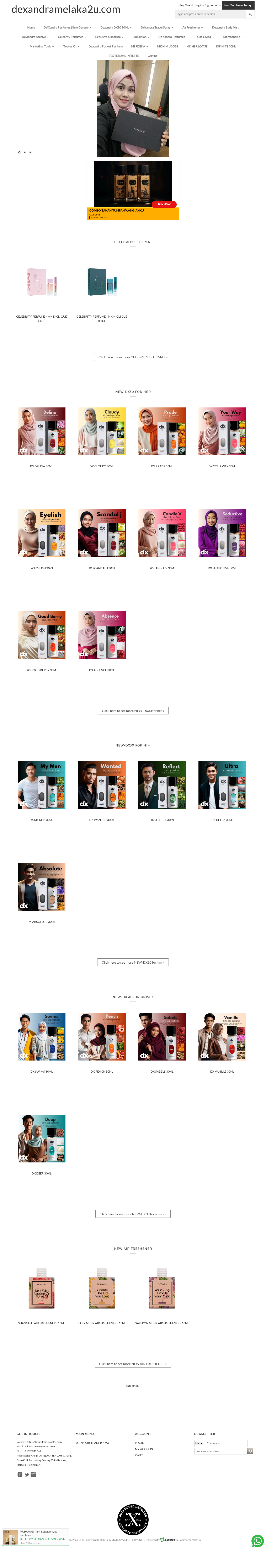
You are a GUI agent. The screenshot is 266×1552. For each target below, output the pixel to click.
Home (31, 27)
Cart (139, 1455)
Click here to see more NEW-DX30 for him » (133, 962)
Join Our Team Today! (238, 5)
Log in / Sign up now (208, 5)
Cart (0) (153, 55)
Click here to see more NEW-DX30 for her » (133, 711)
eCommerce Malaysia (189, 1539)
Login (139, 1442)
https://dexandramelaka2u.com (44, 1441)
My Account (145, 1449)
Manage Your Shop (74, 1539)
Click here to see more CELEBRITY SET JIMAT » (133, 357)
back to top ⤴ (133, 1385)
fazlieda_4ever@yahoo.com (39, 1446)
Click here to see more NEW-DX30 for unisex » (133, 1214)
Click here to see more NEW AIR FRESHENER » (133, 1364)
